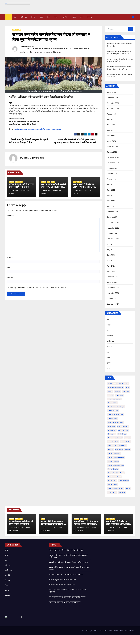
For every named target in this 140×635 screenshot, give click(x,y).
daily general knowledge (116, 407)
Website (10, 278)
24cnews (117, 391)
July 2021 (110, 250)
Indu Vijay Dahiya (28, 46)
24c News (126, 391)
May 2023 (110, 130)
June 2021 (111, 255)
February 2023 (112, 146)
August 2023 (111, 114)
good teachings (122, 426)
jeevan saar (112, 445)
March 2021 (111, 271)
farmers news (112, 418)
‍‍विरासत (33, 17)
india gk (127, 438)
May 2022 (110, 195)
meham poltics (112, 484)
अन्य (81, 17)
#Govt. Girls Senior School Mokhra (76, 49)
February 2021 (112, 277)
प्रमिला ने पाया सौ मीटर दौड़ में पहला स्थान (62, 585)
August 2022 (111, 179)
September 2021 (113, 239)
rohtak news (112, 492)
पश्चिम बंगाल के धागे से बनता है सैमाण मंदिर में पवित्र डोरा (21, 185)
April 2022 (111, 201)
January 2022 (112, 217)
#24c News (37, 49)
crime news (119, 395)
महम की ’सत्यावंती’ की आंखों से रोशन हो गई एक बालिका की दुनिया (53, 187)
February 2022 (112, 212)
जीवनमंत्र (89, 17)
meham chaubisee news (116, 457)
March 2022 (111, 206)
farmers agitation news (115, 414)
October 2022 (112, 168)
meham (127, 449)
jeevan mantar (125, 442)
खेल (108, 330)
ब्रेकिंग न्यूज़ (23, 17)
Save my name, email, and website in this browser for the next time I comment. (38, 287)
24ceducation (123, 383)
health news (122, 434)
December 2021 (113, 222)
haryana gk (111, 434)
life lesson (119, 449)
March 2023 (111, 141)
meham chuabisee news (116, 473)
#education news (57, 49)
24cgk (127, 387)
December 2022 (113, 157)
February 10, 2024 (82, 527)
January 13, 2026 (16, 527)
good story (111, 426)
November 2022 (113, 163)
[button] (129, 17)
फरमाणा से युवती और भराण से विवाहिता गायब (62, 580)
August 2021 (111, 244)
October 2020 (112, 298)
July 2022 (110, 184)
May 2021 (110, 260)
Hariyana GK (112, 430)
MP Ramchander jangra (115, 488)
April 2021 (111, 266)
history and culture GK (115, 438)
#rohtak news (56, 52)
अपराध (74, 17)
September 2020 (113, 304)
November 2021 (113, 228)
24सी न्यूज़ (110, 395)
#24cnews (46, 49)
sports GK (122, 492)
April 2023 (111, 136)
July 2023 (110, 119)
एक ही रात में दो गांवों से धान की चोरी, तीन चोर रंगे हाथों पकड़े (67, 597)
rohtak (128, 488)
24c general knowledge (115, 387)
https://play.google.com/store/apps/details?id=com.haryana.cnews (37, 129)
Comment (11, 215)
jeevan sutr (122, 445)
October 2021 (112, 233)
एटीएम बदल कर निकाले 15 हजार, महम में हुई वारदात (64, 602)
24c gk (110, 391)
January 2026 (112, 92)
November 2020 (113, 293)
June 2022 (111, 190)
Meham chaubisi (113, 461)
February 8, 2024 (114, 527)
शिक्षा (48, 17)
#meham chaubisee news (29, 52)
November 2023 (113, 108)
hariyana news (123, 430)
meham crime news (114, 477)
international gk (113, 442)
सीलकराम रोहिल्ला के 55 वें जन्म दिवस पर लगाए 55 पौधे (66, 575)
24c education (112, 383)
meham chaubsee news (116, 465)
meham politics (124, 480)
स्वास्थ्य (56, 17)
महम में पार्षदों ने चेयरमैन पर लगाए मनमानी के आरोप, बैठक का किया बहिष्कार (84, 187)
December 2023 (113, 103)
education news (113, 410)
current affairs (112, 403)
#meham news (44, 52)
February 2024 (112, 98)
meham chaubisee (114, 453)
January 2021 (112, 282)
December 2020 (113, 288)
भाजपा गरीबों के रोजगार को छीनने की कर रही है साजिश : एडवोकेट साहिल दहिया (52, 524)
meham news (112, 480)
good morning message (115, 422)
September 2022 (113, 174)
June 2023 (111, 125)
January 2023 (112, 152)
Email (9, 268)
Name (10, 258)
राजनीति (65, 17)
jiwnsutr (110, 449)
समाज (41, 17)
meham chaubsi (113, 469)
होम (15, 17)
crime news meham (114, 399)
